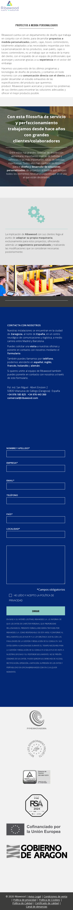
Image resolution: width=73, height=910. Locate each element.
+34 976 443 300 (37, 394)
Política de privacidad (24, 900)
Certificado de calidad (47, 903)
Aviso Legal (34, 896)
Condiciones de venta (55, 896)
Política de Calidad (22, 903)
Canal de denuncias (36, 906)
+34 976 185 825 (16, 394)
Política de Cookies (49, 900)
